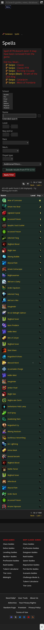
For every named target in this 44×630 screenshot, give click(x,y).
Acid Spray (12, 413)
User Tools (23, 598)
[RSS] (33, 617)
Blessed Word (13, 363)
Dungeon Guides (30, 552)
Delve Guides (8, 548)
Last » (39, 185)
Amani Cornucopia (15, 269)
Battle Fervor (13, 469)
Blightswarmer (13, 275)
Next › (32, 185)
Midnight (7, 577)
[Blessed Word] (4, 362)
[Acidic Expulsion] (4, 288)
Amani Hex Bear (14, 206)
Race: (4, 139)
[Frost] (7, 99)
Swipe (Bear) (15, 73)
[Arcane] (7, 95)
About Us (34, 598)
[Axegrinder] (4, 306)
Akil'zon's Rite (13, 300)
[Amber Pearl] (4, 387)
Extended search (9, 118)
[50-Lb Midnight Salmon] (4, 313)
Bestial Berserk (14, 456)
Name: (5, 112)
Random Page (10, 607)
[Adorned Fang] (4, 238)
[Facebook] (24, 617)
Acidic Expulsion (14, 288)
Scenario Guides (30, 573)
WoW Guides (8, 540)
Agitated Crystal (14, 213)
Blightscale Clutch (15, 400)
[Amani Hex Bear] (4, 206)
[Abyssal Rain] (4, 263)
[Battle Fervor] (4, 469)
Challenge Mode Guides (32, 577)
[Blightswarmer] (4, 275)
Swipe (12, 64)
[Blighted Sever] (4, 319)
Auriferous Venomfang (16, 438)
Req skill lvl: (7, 131)
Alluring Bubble (13, 256)
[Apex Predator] (4, 325)
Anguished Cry (13, 425)
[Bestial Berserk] (4, 456)
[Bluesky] (20, 617)
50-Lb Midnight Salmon (17, 313)
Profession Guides (11, 560)
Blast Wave (12, 350)
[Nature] (7, 103)
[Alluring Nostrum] (4, 431)
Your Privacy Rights (27, 603)
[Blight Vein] (4, 250)
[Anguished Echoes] (4, 356)
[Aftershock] (4, 481)
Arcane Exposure (14, 506)
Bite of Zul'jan (13, 338)
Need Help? (11, 598)
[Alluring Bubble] (4, 256)
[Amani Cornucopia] (4, 269)
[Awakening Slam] (4, 419)
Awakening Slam (14, 419)
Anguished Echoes (15, 356)
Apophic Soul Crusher (16, 225)
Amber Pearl (12, 388)
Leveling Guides (10, 552)
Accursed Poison (14, 219)
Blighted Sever (13, 319)
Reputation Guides (31, 565)
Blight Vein (12, 250)
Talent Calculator (10, 569)
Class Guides (8, 544)
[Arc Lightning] (4, 444)
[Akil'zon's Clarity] (4, 281)
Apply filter (9, 175)
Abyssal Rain (12, 263)
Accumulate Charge (15, 369)
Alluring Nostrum (14, 431)
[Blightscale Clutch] (4, 400)
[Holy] (7, 101)
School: (5, 91)
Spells (17, 34)
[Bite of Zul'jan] (4, 338)
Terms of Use (22, 612)
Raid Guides (8, 565)
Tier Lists (7, 573)
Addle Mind (12, 331)
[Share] (41, 2)
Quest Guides (29, 560)
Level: (5, 123)
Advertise (12, 603)
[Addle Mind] (4, 331)
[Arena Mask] (4, 450)
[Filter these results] (28, 184)
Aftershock (12, 481)
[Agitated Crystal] (4, 213)
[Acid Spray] (4, 412)
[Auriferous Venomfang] (4, 437)
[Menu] (2, 2)
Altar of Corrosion (15, 200)
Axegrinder (12, 306)
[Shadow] (7, 108)
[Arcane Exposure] (4, 506)
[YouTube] (28, 617)
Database (9, 34)
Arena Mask (12, 450)
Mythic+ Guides (10, 556)
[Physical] (7, 106)
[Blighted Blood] (4, 244)
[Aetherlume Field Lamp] (4, 406)
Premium (22, 607)
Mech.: (5, 147)
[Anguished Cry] (4, 425)
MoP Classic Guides (32, 540)
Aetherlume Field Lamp (17, 406)
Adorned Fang (13, 238)
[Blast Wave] (4, 350)
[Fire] (7, 97)
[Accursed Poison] (4, 219)
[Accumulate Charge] (4, 369)
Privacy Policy (35, 607)
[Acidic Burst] (4, 494)
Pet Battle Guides (30, 569)
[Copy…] (23, 184)
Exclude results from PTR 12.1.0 (20, 169)
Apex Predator (13, 325)
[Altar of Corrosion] (4, 200)
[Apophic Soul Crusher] (4, 225)
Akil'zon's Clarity (14, 281)
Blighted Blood (13, 244)
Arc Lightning (13, 444)
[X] (15, 617)
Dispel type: (7, 155)
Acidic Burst (12, 494)
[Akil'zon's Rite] (4, 300)
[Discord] (11, 617)
